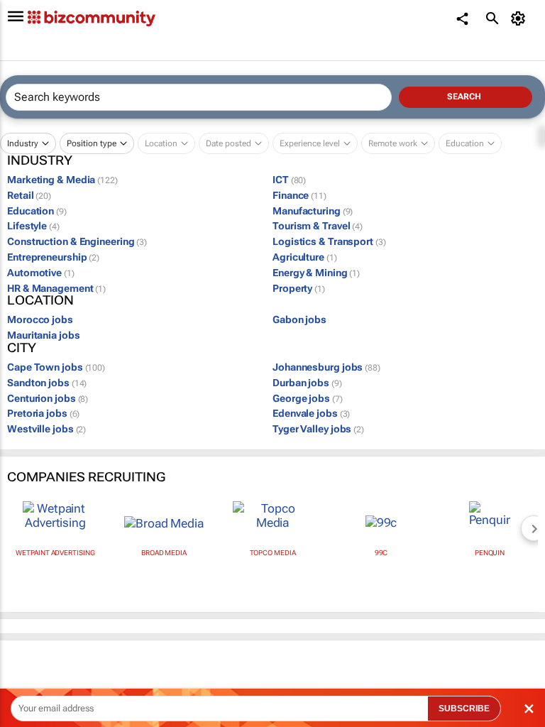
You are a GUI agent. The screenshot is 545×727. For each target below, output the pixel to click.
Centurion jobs (47, 398)
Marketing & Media (62, 179)
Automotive (41, 272)
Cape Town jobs (56, 367)
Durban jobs (307, 382)
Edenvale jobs (311, 413)
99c (381, 553)
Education (37, 211)
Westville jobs (46, 428)
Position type (91, 143)
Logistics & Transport (329, 241)
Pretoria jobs (43, 413)
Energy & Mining (316, 272)
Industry (22, 143)
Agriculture (304, 257)
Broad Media (164, 553)
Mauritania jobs (43, 335)
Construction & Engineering (77, 241)
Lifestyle (33, 225)
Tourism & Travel (317, 225)
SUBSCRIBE (464, 709)
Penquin (490, 553)
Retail (29, 195)
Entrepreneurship (53, 257)
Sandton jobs (47, 382)
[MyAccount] (521, 18)
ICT (289, 179)
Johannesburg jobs (326, 367)
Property (298, 288)
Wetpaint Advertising (55, 553)
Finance (299, 195)
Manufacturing (312, 211)
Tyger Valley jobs (318, 428)
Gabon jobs (299, 319)
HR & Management (56, 288)
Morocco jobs (40, 319)
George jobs (307, 398)
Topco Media (273, 553)
